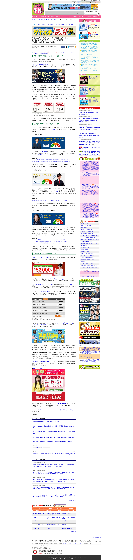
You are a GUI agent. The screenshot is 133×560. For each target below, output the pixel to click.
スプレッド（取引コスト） (87, 225)
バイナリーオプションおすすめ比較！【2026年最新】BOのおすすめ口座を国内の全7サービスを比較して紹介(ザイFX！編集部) (91, 360)
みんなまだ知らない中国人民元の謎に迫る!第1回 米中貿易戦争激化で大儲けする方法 (50, 159)
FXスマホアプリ (84, 249)
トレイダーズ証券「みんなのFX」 (41, 65)
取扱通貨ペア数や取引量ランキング (89, 243)
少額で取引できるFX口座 (86, 241)
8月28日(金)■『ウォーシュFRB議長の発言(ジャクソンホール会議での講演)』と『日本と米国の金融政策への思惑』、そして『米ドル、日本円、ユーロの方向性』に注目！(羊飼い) (91, 349)
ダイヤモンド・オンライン (60, 557)
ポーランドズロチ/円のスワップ (88, 237)
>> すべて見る (73, 531)
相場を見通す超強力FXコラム (44, 19)
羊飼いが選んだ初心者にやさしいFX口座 (90, 239)
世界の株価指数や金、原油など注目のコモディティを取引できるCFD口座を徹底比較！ (89, 70)
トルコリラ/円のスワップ (86, 229)
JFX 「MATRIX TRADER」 (39, 521)
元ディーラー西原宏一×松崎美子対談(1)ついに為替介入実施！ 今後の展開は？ (49, 239)
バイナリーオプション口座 (87, 263)
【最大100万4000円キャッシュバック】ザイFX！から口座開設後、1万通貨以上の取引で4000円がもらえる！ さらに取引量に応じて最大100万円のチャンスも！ (90, 186)
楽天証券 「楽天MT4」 (67, 528)
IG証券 (48, 528)
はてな (68, 47)
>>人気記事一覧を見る (96, 362)
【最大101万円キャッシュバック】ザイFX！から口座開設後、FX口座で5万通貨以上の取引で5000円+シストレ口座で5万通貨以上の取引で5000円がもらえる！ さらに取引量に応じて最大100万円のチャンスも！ (90, 199)
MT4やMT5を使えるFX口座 (87, 257)
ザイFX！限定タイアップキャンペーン (59, 279)
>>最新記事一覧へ (72, 500)
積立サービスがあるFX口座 (87, 253)
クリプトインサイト (81, 557)
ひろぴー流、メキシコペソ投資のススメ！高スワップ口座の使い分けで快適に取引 (50, 200)
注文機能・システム (85, 251)
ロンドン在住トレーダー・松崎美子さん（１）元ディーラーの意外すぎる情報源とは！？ (51, 241)
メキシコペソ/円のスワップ (87, 231)
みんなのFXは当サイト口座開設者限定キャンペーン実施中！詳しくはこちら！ (54, 24)
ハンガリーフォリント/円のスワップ (89, 235)
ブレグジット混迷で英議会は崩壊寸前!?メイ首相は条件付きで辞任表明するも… (49, 243)
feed (75, 47)
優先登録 (72, 47)
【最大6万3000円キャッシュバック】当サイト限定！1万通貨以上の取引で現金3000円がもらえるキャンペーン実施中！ (90, 174)
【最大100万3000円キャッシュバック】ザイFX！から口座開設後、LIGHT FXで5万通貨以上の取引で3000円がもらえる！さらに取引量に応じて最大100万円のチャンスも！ (90, 215)
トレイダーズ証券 (43, 151)
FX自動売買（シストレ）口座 (87, 259)
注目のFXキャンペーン (86, 223)
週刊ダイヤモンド (68, 557)
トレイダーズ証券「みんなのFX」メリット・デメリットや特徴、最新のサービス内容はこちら (55, 410)
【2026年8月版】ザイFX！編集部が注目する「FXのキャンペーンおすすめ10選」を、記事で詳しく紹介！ (90, 57)
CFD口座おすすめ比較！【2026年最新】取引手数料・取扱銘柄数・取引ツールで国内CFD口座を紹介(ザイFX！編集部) (91, 352)
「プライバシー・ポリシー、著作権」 (75, 543)
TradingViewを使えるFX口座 (87, 255)
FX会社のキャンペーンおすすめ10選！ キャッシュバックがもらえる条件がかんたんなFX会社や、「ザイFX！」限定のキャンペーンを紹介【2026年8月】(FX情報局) (91, 356)
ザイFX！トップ (35, 19)
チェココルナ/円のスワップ (87, 233)
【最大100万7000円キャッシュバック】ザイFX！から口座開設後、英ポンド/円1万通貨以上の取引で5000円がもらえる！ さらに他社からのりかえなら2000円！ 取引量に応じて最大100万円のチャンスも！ (90, 180)
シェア (64, 47)
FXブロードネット (37, 528)
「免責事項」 (64, 543)
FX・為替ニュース (85, 247)
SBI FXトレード (36, 517)
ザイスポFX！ (53, 19)
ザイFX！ (53, 129)
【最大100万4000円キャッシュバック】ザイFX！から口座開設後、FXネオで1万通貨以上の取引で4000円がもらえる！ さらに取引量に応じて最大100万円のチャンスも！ (90, 192)
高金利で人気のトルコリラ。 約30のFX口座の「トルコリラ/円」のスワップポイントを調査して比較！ (90, 61)
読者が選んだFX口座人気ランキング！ (89, 265)
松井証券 (64, 524)
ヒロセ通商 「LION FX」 (67, 521)
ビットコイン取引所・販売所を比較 (89, 267)
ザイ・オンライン (74, 557)
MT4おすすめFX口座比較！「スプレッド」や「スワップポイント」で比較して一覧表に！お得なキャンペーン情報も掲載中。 (90, 47)
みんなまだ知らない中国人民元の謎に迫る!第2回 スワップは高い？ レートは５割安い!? (51, 161)
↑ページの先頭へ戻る (97, 537)
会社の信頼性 (84, 245)
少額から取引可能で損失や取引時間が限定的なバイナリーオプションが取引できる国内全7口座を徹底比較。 (89, 66)
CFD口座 (83, 261)
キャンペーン (46, 447)
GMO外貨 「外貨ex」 (67, 513)
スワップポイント (85, 227)
